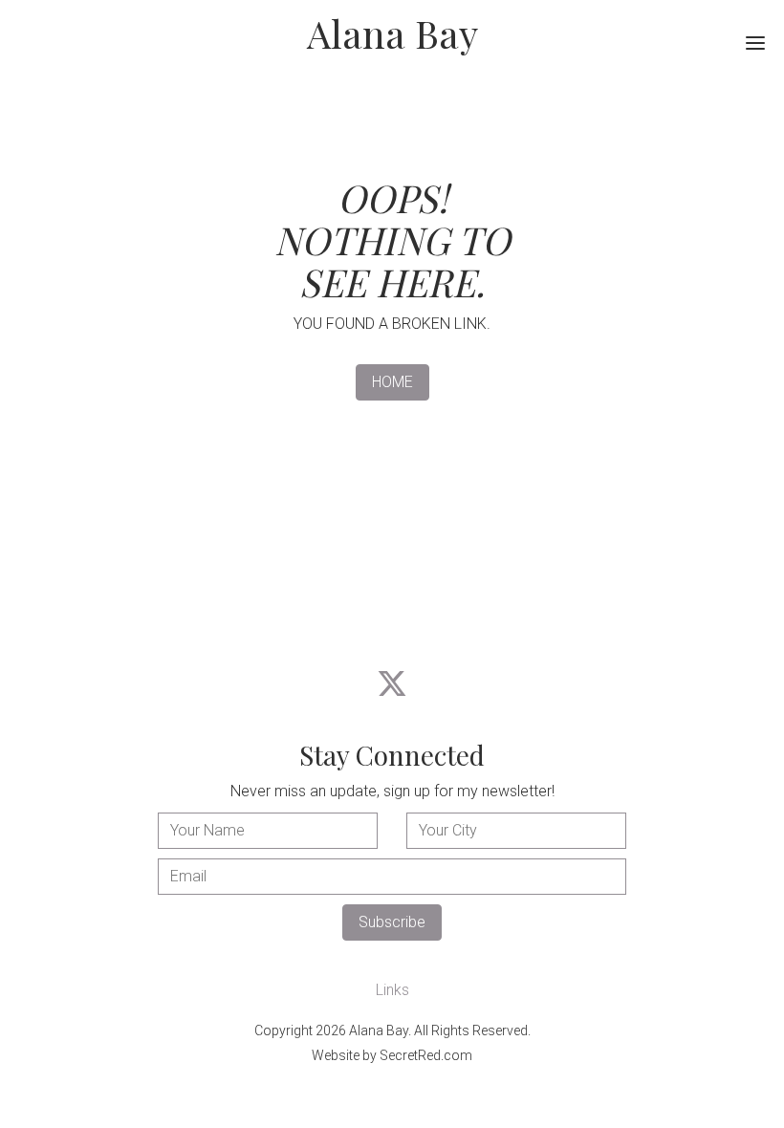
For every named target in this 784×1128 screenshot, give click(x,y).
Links (392, 990)
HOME (392, 382)
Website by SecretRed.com (392, 1055)
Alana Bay (392, 33)
